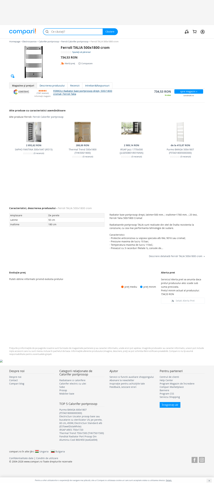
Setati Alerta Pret (185, 300)
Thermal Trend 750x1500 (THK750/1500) (81, 433)
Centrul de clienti (169, 376)
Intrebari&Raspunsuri (97, 85)
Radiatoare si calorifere (72, 380)
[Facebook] (194, 459)
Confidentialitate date (21, 458)
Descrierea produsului (52, 85)
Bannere (164, 390)
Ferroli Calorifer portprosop (48, 116)
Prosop (63, 390)
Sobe (62, 387)
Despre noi (15, 376)
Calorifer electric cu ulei (72, 383)
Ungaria (44, 451)
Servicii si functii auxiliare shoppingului (132, 376)
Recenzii (75, 85)
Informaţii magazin (42, 96)
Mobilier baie (66, 393)
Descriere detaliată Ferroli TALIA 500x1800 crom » (177, 256)
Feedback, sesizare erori (123, 387)
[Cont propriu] (202, 31)
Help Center (166, 380)
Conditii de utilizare (47, 458)
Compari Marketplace (172, 387)
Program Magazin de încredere (177, 383)
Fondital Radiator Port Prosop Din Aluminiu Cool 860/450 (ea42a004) (78, 438)
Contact (13, 380)
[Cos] (194, 31)
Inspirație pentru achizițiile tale (127, 383)
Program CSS (167, 393)
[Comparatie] (187, 31)
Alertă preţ (70, 63)
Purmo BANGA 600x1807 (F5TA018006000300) (73, 411)
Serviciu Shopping (170, 397)
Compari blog (16, 383)
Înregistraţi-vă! (170, 404)
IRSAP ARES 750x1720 (71, 429)
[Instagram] (202, 459)
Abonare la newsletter (122, 380)
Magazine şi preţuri (23, 85)
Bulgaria (60, 451)
